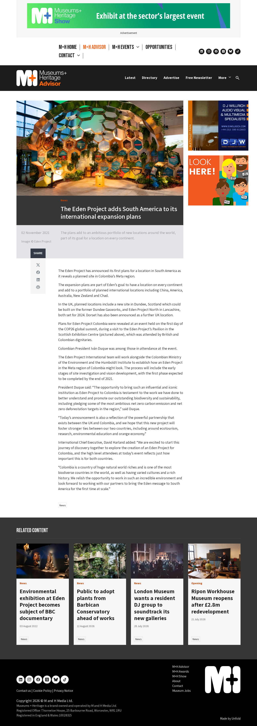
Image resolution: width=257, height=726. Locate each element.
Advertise (171, 77)
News (62, 505)
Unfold (236, 718)
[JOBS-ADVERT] (218, 180)
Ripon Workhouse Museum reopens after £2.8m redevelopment (213, 601)
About (176, 681)
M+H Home (68, 47)
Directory (149, 77)
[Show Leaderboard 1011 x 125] (128, 15)
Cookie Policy (42, 691)
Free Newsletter (199, 77)
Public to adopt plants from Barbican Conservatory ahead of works (95, 604)
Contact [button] (67, 55)
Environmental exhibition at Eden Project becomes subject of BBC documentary (42, 604)
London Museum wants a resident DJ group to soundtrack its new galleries (154, 604)
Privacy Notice (63, 691)
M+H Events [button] (123, 47)
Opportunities (159, 47)
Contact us (24, 691)
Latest (130, 77)
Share (38, 253)
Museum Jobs (181, 691)
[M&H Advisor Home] (41, 78)
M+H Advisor (94, 47)
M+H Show (179, 676)
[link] (42, 561)
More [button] (222, 77)
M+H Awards (180, 671)
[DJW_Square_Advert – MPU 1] (218, 125)
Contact (177, 686)
